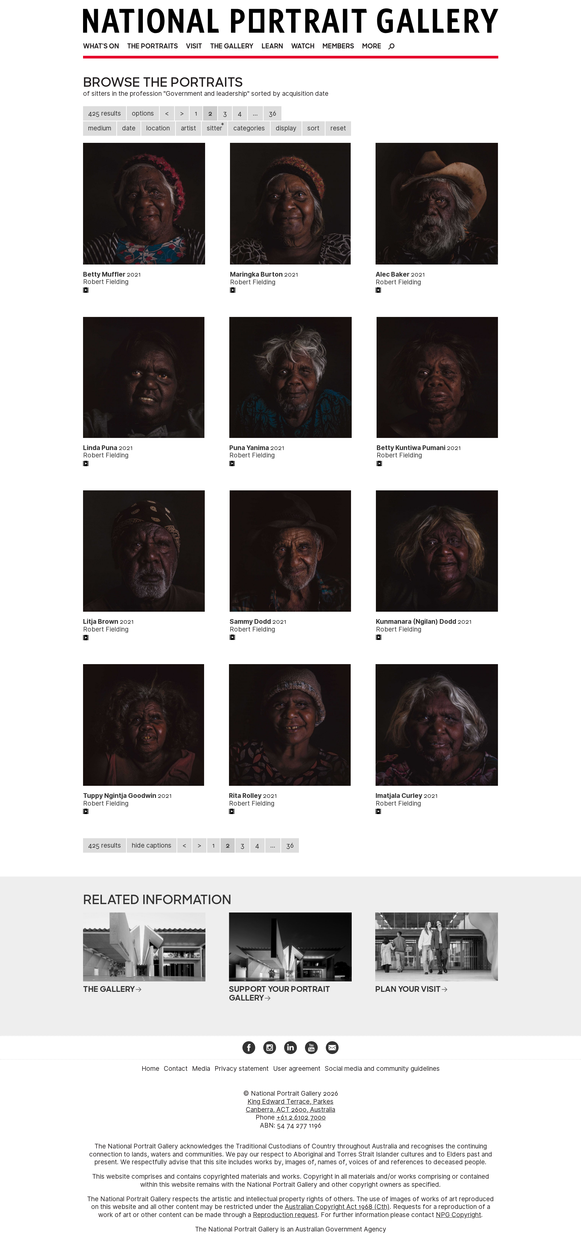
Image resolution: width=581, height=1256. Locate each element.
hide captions (151, 845)
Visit (194, 46)
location (158, 128)
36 (272, 113)
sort (313, 128)
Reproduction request (285, 1215)
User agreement (296, 1068)
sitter (215, 126)
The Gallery (232, 46)
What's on (101, 46)
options (143, 113)
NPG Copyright (458, 1215)
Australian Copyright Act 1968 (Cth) (337, 1207)
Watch (302, 46)
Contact (176, 1068)
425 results (104, 113)
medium (99, 128)
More (371, 46)
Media (201, 1068)
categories (249, 128)
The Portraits (152, 46)
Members (338, 46)
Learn (272, 46)
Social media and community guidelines (382, 1068)
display (286, 128)
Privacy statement (242, 1068)
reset (338, 128)
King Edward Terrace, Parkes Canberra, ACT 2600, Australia (290, 1105)
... (255, 113)
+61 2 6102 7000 (301, 1117)
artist (188, 128)
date (128, 128)
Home (150, 1068)
